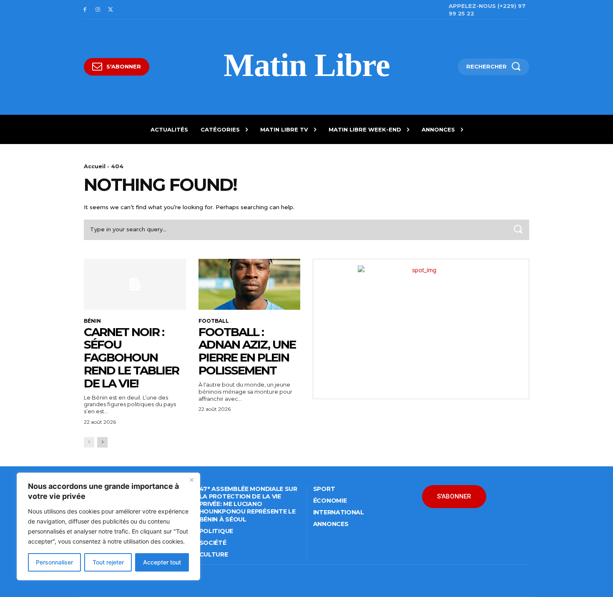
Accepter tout (162, 562)
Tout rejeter (108, 562)
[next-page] (102, 442)
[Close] (191, 480)
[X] (110, 9)
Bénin (92, 321)
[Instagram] (97, 9)
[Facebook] (84, 9)
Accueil (95, 166)
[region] (108, 526)
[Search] (518, 230)
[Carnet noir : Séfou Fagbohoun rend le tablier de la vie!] (135, 284)
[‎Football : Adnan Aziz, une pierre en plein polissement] (249, 284)
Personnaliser (54, 562)
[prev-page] (89, 442)
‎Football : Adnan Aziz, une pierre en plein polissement (247, 351)
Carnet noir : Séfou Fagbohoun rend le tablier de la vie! (131, 357)
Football (213, 321)
